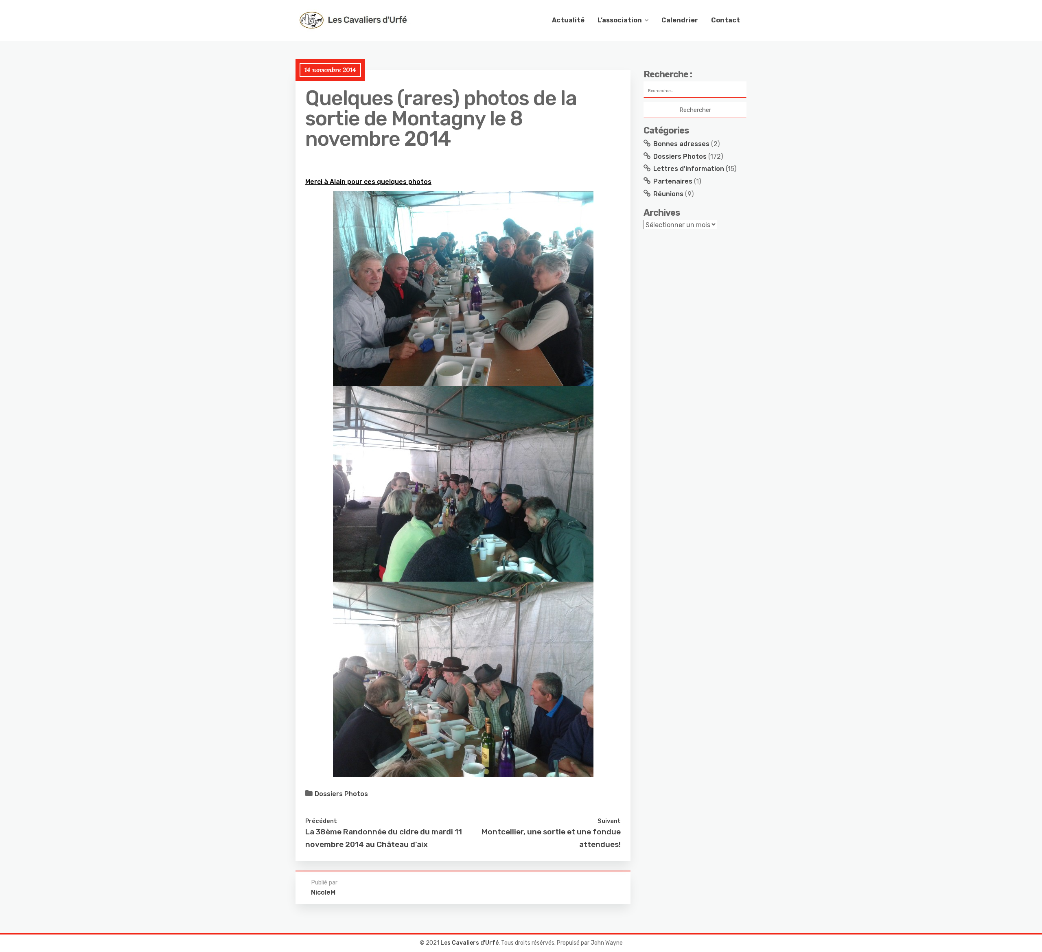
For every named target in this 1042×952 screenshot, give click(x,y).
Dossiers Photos (341, 794)
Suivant (609, 821)
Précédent (321, 821)
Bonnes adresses (681, 144)
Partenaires (672, 181)
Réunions (668, 194)
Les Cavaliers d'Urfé (469, 942)
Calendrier (679, 20)
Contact (725, 20)
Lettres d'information (688, 169)
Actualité (568, 20)
